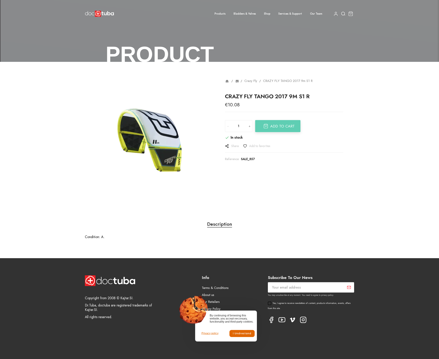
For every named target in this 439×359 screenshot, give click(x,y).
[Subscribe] (349, 287)
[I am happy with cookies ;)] (242, 333)
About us (208, 295)
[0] (351, 13)
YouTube (281, 319)
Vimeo (292, 319)
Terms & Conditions (215, 287)
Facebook (271, 319)
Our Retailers (211, 301)
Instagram (303, 319)
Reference (232, 159)
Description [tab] (219, 224)
